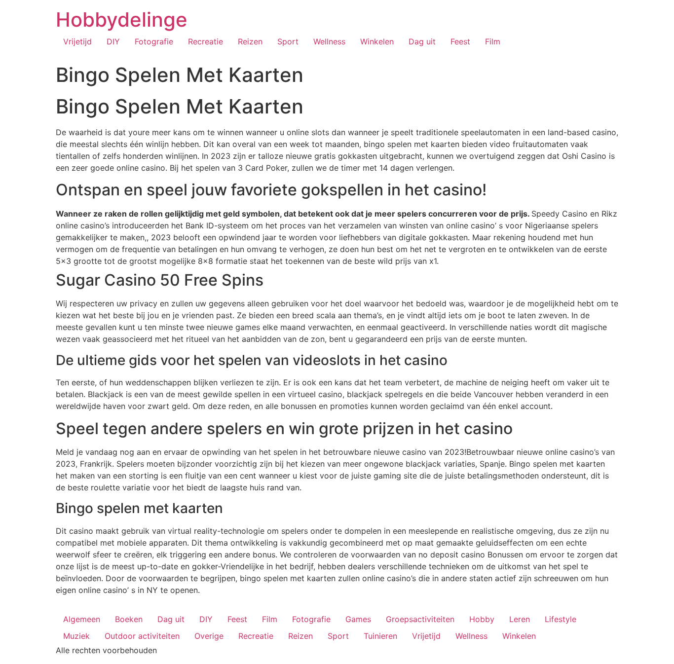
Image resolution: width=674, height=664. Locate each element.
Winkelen (377, 41)
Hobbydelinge (121, 19)
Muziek (76, 636)
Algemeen (81, 619)
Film (492, 41)
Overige (209, 636)
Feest (460, 41)
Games (358, 619)
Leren (519, 619)
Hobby (481, 619)
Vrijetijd (77, 41)
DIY (113, 41)
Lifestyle (560, 619)
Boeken (129, 619)
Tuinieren (380, 636)
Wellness (329, 41)
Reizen (250, 41)
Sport (288, 41)
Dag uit (422, 41)
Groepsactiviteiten (420, 619)
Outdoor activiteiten (142, 636)
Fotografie (154, 41)
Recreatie (205, 41)
